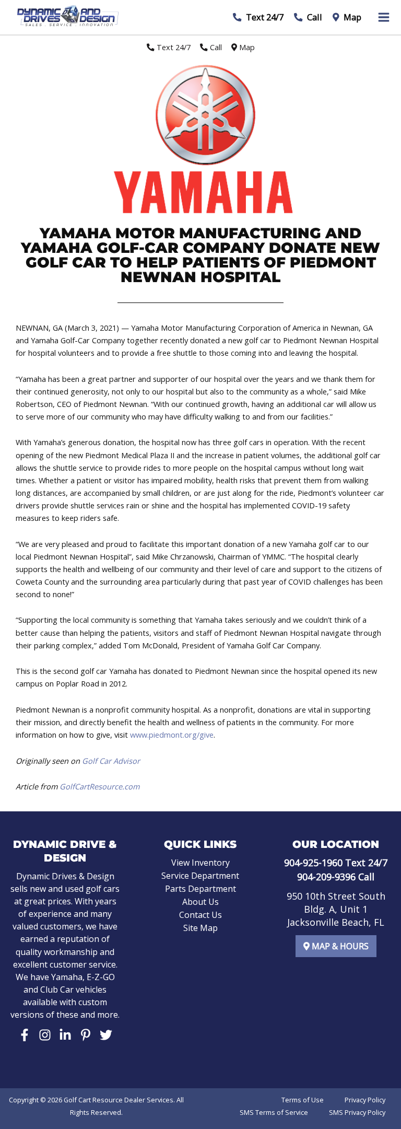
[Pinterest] (85, 1035)
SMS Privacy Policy (357, 1112)
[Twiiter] (106, 1035)
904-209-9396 (326, 876)
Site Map (200, 928)
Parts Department (200, 888)
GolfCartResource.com (99, 786)
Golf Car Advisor (111, 760)
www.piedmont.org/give (172, 734)
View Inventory (200, 862)
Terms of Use (302, 1099)
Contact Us (200, 915)
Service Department (200, 875)
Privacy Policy (365, 1099)
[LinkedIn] (65, 1035)
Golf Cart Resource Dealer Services (118, 1099)
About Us (200, 901)
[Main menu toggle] (384, 17)
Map (351, 17)
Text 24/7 (264, 17)
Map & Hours (339, 946)
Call (313, 17)
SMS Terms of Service (274, 1112)
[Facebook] (24, 1035)
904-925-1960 (313, 862)
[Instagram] (45, 1035)
